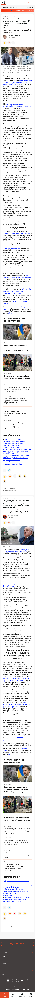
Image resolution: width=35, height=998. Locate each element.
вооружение (6, 928)
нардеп (4, 488)
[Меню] (33, 2)
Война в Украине (16, 928)
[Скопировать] (13, 42)
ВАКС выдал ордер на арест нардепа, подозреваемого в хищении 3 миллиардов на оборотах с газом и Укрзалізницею (17, 451)
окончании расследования (15, 104)
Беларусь (24, 926)
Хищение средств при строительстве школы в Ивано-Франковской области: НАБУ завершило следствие (14, 442)
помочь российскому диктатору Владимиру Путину (16, 739)
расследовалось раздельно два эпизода (13, 247)
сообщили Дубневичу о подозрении (16, 234)
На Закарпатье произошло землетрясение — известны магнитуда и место (17, 414)
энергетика (12, 488)
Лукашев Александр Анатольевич (11, 926)
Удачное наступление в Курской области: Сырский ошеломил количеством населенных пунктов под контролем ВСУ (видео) (17, 884)
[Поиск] (29, 2)
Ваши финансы (16, 989)
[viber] (27, 980)
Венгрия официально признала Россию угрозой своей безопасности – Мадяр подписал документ (17, 389)
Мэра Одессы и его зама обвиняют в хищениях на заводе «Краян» (17, 463)
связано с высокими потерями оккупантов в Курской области (16, 584)
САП (18, 488)
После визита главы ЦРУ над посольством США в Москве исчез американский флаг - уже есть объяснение (15, 426)
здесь (10, 313)
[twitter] (17, 980)
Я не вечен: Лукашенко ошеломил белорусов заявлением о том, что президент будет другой (16, 899)
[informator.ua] (3, 2)
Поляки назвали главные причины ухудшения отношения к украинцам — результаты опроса (17, 401)
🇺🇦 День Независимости (18, 10)
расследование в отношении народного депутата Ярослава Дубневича (17, 82)
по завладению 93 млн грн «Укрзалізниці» (17, 276)
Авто (23, 989)
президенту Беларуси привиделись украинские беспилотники (16, 679)
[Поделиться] (9, 42)
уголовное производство (9, 490)
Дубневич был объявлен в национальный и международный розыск (17, 291)
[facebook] (8, 980)
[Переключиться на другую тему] (24, 2)
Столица (8, 989)
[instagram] (13, 980)
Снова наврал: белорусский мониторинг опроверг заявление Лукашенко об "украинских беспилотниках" (15, 892)
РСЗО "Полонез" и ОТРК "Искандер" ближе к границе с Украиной (17, 704)
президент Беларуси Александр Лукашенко (16, 551)
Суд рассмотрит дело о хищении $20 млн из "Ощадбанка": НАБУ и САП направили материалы (17, 458)
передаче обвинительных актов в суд (17, 106)
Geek (28, 989)
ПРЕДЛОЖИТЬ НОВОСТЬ (17, 944)
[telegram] (22, 980)
